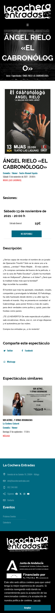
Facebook (29, 350)
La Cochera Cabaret (11, 423)
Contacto (10, 500)
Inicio (8, 75)
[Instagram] (24, 493)
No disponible (26, 233)
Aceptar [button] (27, 607)
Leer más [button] (37, 600)
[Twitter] (21, 493)
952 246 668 (12, 487)
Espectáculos (16, 75)
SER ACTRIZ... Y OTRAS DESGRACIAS (17, 420)
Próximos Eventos (9, 516)
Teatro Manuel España (28, 173)
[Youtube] (28, 493)
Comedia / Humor (10, 173)
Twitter (10, 350)
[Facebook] (17, 493)
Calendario (7, 522)
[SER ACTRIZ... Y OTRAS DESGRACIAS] (27, 401)
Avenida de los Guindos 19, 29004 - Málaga (23, 474)
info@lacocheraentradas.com (18, 480)
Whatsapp (11, 361)
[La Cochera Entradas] (27, 11)
